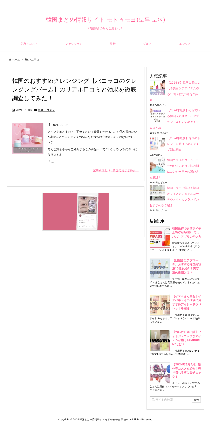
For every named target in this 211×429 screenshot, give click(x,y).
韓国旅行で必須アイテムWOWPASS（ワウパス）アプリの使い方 (186, 232)
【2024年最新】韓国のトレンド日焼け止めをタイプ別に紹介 (183, 143)
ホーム (16, 59)
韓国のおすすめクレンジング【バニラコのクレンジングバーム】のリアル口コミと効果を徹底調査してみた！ (74, 89)
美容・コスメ (46, 110)
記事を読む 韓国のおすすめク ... (116, 170)
